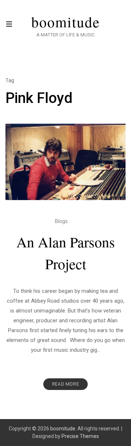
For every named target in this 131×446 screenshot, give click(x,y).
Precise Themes (80, 436)
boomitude (65, 22)
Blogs (61, 221)
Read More (65, 384)
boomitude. (63, 428)
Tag (9, 80)
